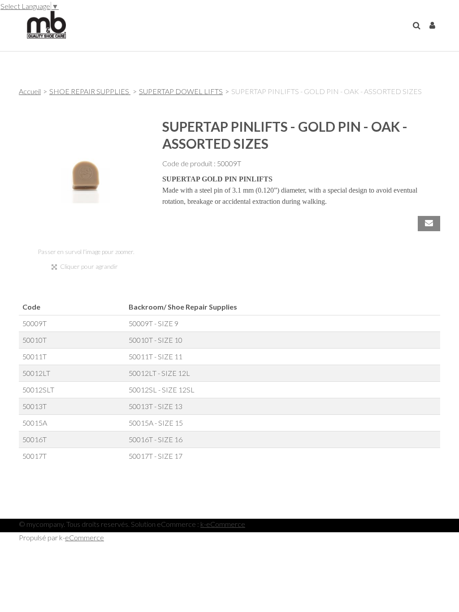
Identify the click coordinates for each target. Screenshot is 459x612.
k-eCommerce (222, 524)
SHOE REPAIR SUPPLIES (89, 91)
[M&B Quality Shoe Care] (42, 24)
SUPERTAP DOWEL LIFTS (181, 91)
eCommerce (84, 537)
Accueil (30, 91)
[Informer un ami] (429, 223)
